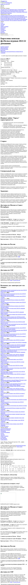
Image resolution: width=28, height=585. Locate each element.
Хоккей (24, 20)
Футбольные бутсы (5, 10)
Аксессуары (21, 10)
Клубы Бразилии (23, 19)
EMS (19, 256)
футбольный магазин (21, 445)
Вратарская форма (14, 10)
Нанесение (24, 11)
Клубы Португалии (8, 18)
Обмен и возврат (4, 26)
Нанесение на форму (5, 429)
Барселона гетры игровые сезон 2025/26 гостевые (12, 388)
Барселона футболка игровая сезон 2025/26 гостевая (13, 316)
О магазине (3, 437)
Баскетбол (20, 20)
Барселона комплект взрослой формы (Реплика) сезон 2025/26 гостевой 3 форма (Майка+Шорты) (13, 384)
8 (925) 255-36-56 (4, 426)
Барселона (3, 50)
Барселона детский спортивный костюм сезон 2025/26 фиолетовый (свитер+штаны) (13, 294)
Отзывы (2, 31)
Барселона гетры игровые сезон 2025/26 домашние (12, 354)
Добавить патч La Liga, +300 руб (9, 70)
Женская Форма (4, 11)
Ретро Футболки (12, 11)
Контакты (3, 32)
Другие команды (13, 20)
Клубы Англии (12, 15)
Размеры (2, 29)
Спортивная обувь (22, 9)
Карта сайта (19, 446)
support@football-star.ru (6, 428)
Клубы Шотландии (8, 19)
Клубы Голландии (17, 18)
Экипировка (19, 11)
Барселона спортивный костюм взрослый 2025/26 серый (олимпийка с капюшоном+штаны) (14, 350)
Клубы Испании (20, 15)
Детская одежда (4, 9)
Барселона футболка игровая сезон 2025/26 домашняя (13, 344)
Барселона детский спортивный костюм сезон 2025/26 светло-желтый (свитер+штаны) (13, 328)
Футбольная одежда (12, 9)
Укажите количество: (5, 67)
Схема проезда (4, 439)
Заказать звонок (4, 427)
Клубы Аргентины (5, 20)
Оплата (2, 25)
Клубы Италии (12, 16)
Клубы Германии (4, 16)
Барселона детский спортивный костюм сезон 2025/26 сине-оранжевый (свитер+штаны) (13, 334)
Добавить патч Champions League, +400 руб (12, 71)
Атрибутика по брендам (6, 13)
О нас (2, 22)
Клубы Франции (20, 16)
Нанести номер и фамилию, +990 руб (10, 72)
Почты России (16, 280)
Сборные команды (5, 15)
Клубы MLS (16, 19)
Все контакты (4, 438)
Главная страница (5, 46)
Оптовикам (3, 30)
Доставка (3, 24)
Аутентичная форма (5, 432)
